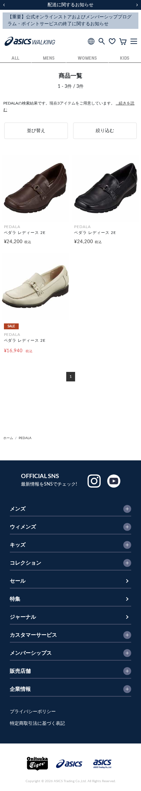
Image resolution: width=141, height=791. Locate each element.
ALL (15, 58)
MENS (49, 58)
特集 (15, 599)
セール (18, 581)
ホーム (8, 438)
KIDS (125, 58)
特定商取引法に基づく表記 (37, 723)
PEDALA (25, 438)
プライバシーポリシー (33, 711)
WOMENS (87, 58)
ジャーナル (23, 617)
